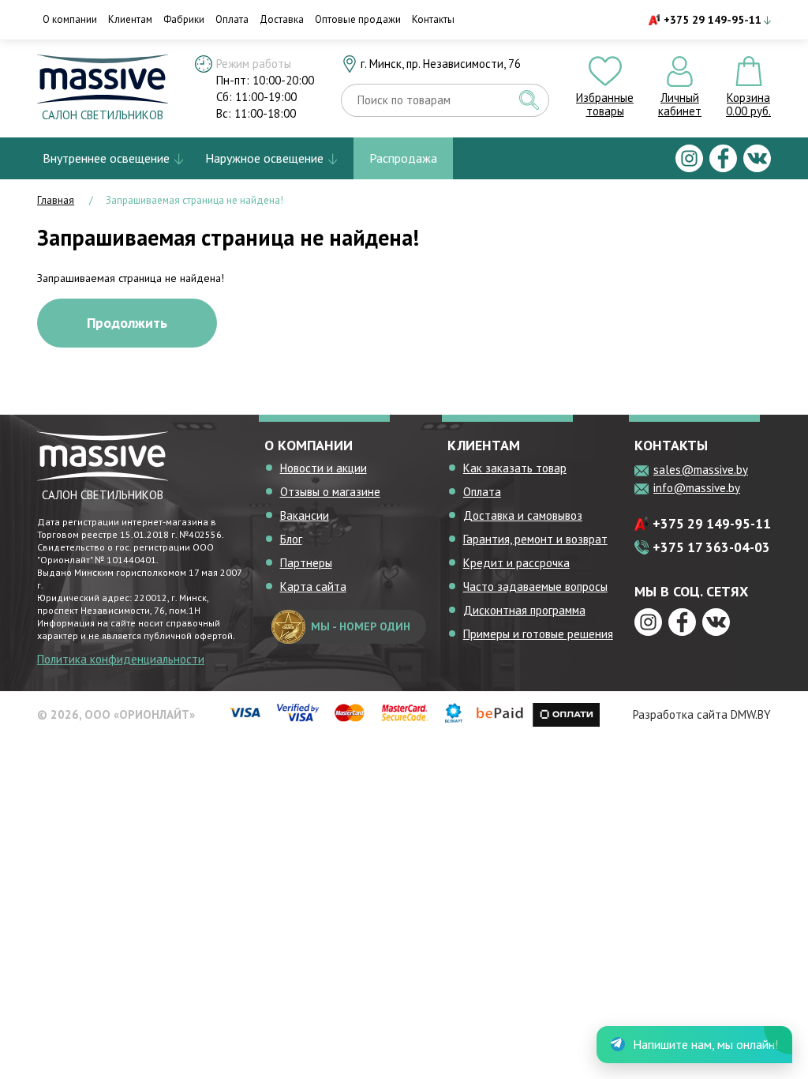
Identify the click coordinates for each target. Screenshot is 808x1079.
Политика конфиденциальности (120, 659)
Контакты (433, 19)
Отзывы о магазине (330, 492)
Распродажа (403, 158)
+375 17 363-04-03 (711, 547)
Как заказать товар (515, 468)
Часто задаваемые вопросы (535, 586)
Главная (55, 200)
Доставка (282, 19)
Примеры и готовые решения (538, 634)
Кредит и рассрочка (516, 563)
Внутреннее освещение (106, 158)
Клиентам (130, 19)
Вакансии (304, 515)
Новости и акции (323, 468)
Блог (291, 539)
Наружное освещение (264, 158)
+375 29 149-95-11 (712, 20)
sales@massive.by (700, 469)
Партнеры (306, 563)
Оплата (232, 19)
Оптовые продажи (358, 19)
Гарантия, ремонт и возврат (535, 539)
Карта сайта (313, 586)
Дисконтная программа (524, 610)
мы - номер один (360, 626)
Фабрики (183, 19)
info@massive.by (696, 487)
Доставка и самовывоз (522, 515)
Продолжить (127, 323)
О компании (70, 19)
